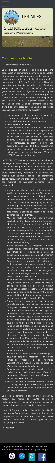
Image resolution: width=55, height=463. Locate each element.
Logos (45, 449)
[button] (6, 41)
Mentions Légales (31, 449)
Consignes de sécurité (17, 58)
